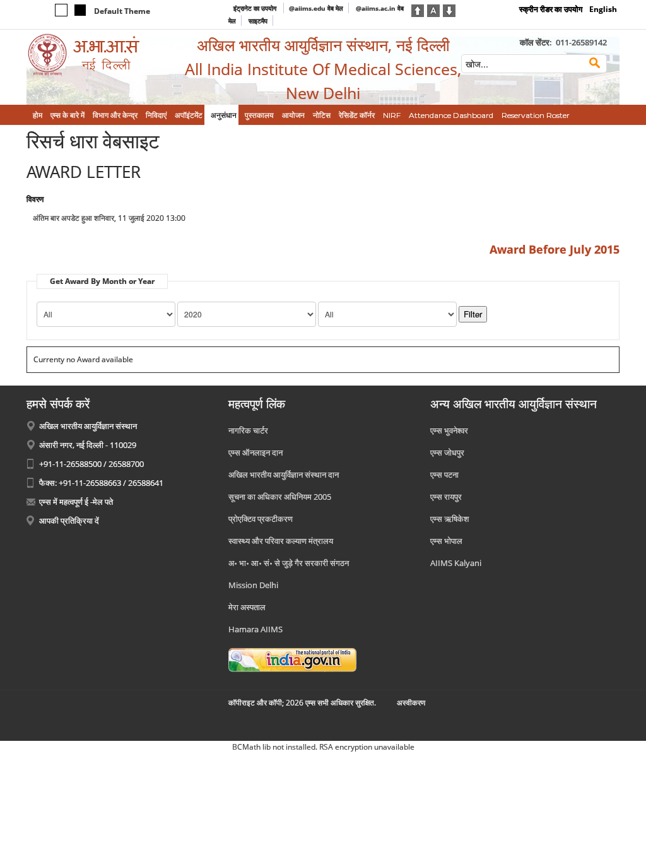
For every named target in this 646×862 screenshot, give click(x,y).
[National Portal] (292, 658)
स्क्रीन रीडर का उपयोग (550, 9)
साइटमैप (258, 20)
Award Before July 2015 (555, 249)
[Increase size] (417, 9)
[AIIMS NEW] (95, 55)
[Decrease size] (449, 9)
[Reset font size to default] (433, 9)
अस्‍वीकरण (411, 702)
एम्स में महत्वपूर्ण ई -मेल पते (76, 501)
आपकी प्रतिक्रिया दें (69, 520)
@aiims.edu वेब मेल (316, 8)
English (603, 9)
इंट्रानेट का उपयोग (255, 8)
